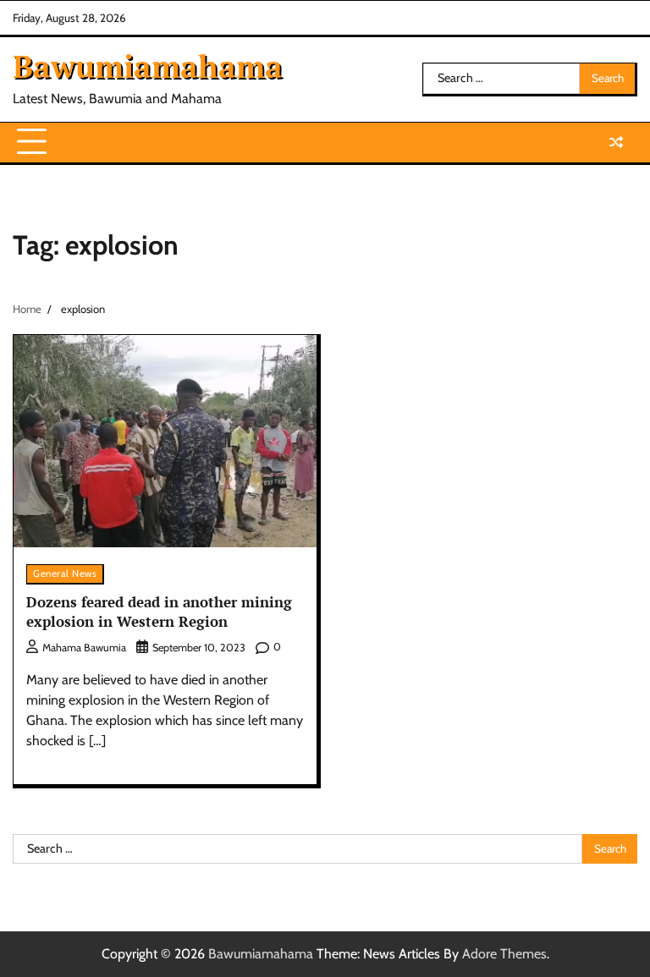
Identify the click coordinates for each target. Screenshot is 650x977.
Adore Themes (504, 954)
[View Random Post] (616, 142)
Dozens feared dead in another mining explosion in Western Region (159, 611)
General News (64, 573)
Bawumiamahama (148, 66)
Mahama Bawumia (84, 647)
